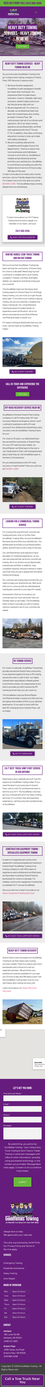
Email (6, 1104)
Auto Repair (9, 1278)
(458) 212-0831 (33, 7)
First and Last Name (12, 1093)
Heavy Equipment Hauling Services (18, 893)
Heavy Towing (10, 1273)
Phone (6, 1115)
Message (7, 1125)
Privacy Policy (14, 1245)
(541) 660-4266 (33, 3)
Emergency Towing (13, 1263)
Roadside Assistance (14, 1268)
